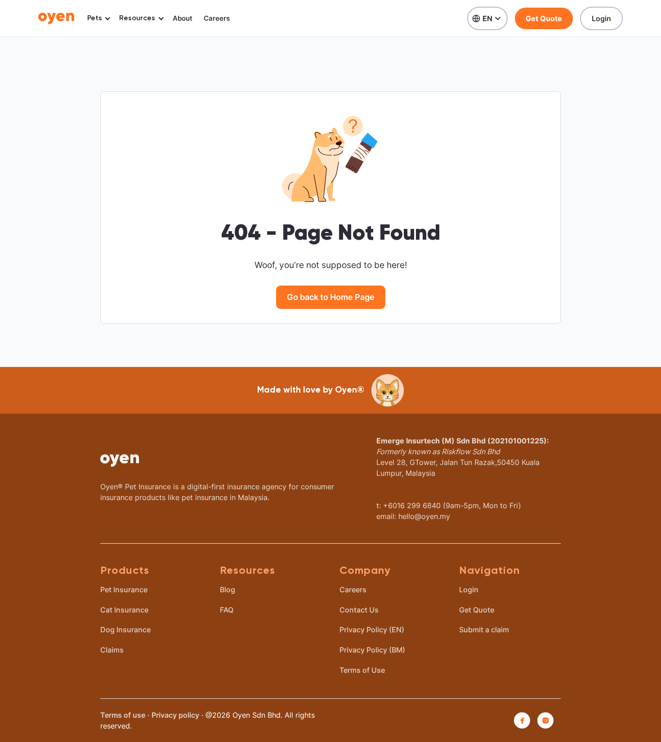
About (182, 18)
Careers (217, 18)
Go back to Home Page (331, 297)
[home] (56, 18)
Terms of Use (362, 670)
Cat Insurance (124, 609)
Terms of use (122, 715)
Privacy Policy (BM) (372, 649)
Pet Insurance (123, 589)
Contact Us (359, 609)
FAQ (226, 609)
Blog (227, 589)
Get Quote (544, 18)
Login (601, 18)
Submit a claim (484, 629)
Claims (112, 649)
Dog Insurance (125, 629)
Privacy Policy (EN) (371, 629)
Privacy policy (175, 715)
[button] (97, 18)
